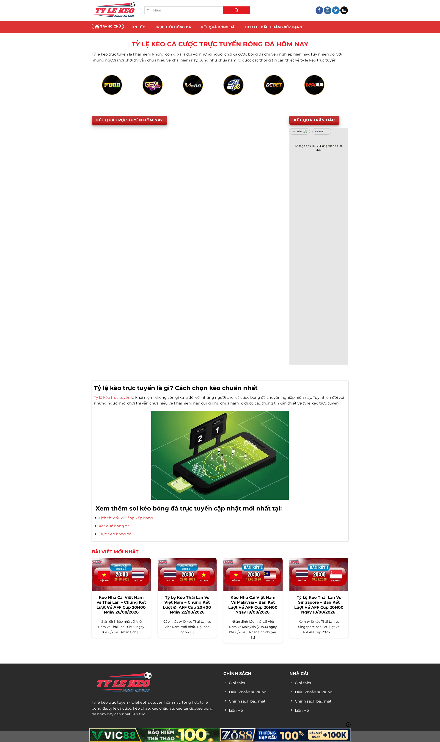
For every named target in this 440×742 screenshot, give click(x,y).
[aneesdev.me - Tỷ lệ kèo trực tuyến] (115, 10)
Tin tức (138, 27)
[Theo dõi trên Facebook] (319, 10)
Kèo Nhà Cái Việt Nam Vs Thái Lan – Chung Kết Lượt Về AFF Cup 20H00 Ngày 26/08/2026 (121, 605)
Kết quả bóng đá (114, 526)
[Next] (331, 90)
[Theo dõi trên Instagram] (327, 10)
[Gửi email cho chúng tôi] (344, 10)
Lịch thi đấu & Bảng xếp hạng (126, 518)
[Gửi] (236, 10)
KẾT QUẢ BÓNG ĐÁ (218, 27)
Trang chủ (110, 26)
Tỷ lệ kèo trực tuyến (112, 397)
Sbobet (319, 131)
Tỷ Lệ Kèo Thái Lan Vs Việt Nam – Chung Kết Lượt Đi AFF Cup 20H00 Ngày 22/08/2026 (187, 605)
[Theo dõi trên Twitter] (336, 10)
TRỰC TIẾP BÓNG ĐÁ (173, 27)
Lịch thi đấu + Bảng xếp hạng (273, 27)
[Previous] (109, 90)
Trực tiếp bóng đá (115, 534)
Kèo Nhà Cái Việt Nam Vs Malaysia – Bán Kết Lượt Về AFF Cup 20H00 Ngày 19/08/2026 (253, 605)
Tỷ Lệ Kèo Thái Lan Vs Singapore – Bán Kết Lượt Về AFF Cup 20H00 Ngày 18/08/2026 (319, 605)
